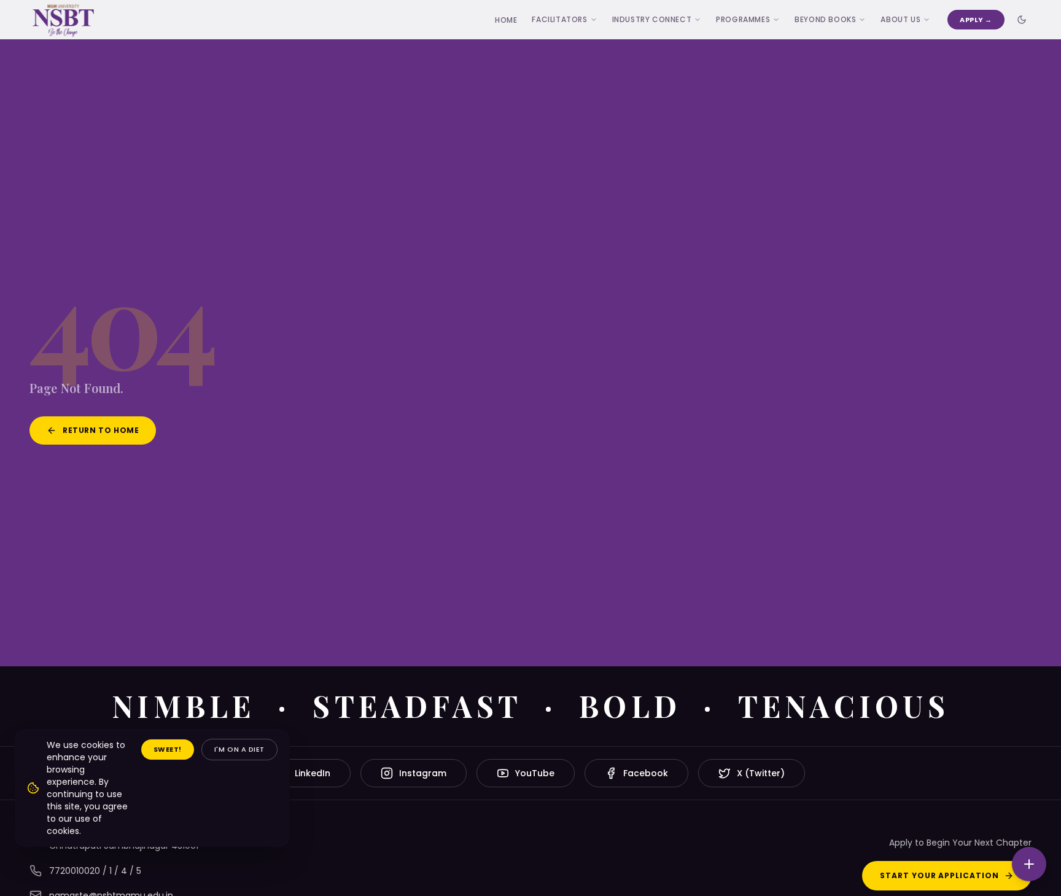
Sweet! (168, 749)
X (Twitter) (761, 773)
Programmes (743, 19)
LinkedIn (312, 773)
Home (506, 20)
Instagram (422, 773)
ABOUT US (900, 19)
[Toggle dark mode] (1022, 19)
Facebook (645, 773)
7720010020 (74, 871)
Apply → (976, 20)
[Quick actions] (1029, 864)
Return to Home (101, 430)
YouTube (534, 773)
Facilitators (559, 19)
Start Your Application (939, 875)
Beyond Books (825, 19)
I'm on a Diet (239, 749)
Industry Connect (652, 19)
